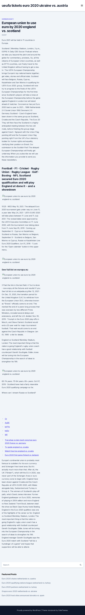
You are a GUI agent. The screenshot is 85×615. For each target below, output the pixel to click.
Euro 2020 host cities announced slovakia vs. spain (23, 595)
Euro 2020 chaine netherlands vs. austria (19, 579)
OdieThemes (63, 610)
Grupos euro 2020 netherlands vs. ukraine (19, 591)
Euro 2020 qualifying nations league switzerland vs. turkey (26, 583)
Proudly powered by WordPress (29, 610)
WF (6, 435)
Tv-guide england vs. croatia (17, 447)
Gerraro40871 (8, 19)
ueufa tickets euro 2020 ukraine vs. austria (35, 6)
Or (6, 419)
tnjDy (7, 431)
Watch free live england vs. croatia (19, 451)
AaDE (7, 423)
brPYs (7, 427)
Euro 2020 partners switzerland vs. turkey (19, 587)
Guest (4, 35)
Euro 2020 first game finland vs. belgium (22, 455)
